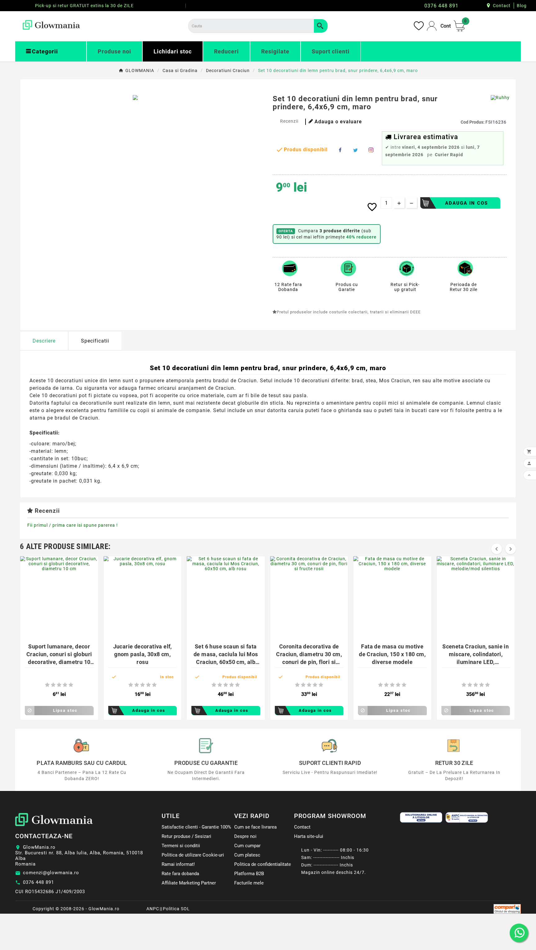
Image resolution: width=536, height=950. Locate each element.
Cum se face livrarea (255, 827)
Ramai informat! (178, 864)
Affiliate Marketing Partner (189, 883)
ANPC (152, 908)
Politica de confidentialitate (262, 864)
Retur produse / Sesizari (186, 836)
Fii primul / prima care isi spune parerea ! (72, 525)
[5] (71, 685)
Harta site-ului (308, 836)
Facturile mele (249, 883)
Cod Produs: (473, 122)
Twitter (355, 150)
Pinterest (371, 150)
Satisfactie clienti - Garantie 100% (196, 827)
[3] (59, 685)
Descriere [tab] (44, 341)
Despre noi (245, 836)
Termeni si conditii (181, 845)
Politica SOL (176, 908)
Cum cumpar (247, 845)
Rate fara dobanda (180, 873)
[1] (47, 685)
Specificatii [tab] (95, 341)
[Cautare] (321, 26)
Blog (522, 5)
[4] (65, 685)
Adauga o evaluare (338, 122)
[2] (53, 685)
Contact (502, 5)
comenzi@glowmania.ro (51, 872)
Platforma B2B (249, 873)
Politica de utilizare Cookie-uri (193, 855)
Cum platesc (247, 855)
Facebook (340, 150)
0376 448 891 (38, 882)
